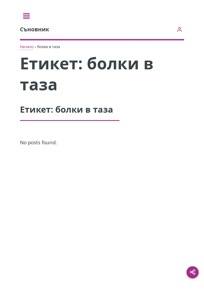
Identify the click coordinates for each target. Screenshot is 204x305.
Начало (26, 46)
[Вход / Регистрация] (179, 29)
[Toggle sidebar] (26, 16)
